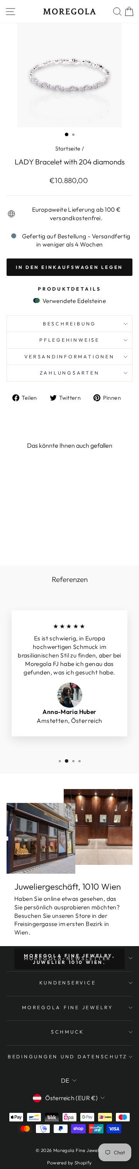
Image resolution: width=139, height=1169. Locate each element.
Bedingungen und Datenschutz (67, 1056)
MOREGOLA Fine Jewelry (67, 1007)
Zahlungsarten (70, 373)
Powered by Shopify (69, 1163)
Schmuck (67, 1032)
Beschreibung (69, 323)
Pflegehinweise (69, 340)
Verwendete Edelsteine (73, 301)
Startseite (68, 148)
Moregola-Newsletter (67, 958)
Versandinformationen (69, 356)
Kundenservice (67, 982)
